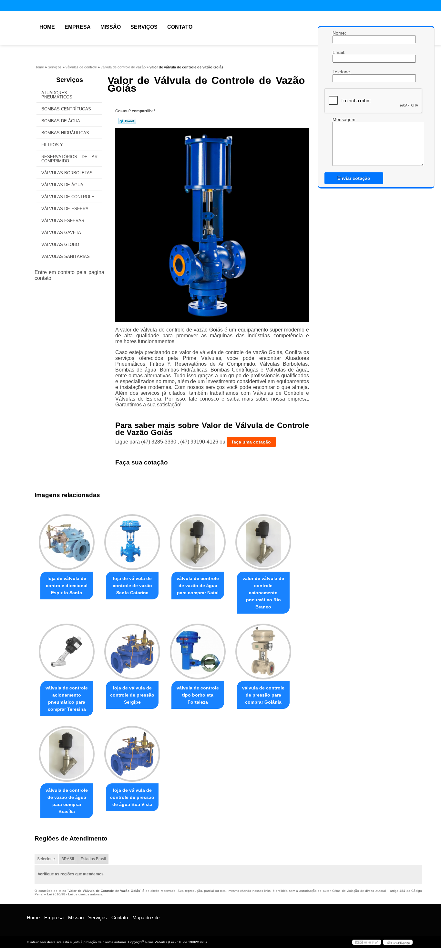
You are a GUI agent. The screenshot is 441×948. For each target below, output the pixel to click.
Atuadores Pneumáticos (56, 94)
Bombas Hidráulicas (65, 132)
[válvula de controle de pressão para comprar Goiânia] (263, 651)
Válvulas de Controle (67, 196)
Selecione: (46, 859)
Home (47, 27)
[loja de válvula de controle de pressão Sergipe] (132, 651)
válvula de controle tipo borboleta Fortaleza (198, 695)
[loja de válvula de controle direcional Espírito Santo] (67, 542)
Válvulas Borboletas (67, 172)
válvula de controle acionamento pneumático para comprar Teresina (67, 698)
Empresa (78, 27)
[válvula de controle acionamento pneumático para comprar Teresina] (67, 651)
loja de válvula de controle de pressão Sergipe (132, 695)
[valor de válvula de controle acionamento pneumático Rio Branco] (263, 542)
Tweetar (127, 121)
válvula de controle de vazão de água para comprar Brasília (67, 801)
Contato (179, 27)
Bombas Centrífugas (66, 109)
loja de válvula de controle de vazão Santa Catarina (132, 585)
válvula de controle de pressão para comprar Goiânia (263, 695)
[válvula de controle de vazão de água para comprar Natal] (198, 542)
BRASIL (68, 859)
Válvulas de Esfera (64, 208)
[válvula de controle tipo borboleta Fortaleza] (198, 651)
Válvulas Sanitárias (65, 256)
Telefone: (339, 71)
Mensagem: (339, 119)
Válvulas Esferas (62, 220)
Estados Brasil (93, 859)
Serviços (144, 27)
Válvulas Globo (60, 244)
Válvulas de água (62, 184)
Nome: (339, 33)
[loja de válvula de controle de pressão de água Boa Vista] (132, 754)
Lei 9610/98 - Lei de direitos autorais (74, 894)
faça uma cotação (251, 441)
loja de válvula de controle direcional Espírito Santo (66, 585)
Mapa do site (145, 917)
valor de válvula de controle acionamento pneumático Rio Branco (263, 592)
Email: (339, 52)
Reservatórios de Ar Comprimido (69, 158)
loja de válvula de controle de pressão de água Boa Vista (132, 797)
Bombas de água (60, 120)
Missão (110, 27)
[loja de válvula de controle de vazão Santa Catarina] (132, 542)
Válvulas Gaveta (61, 232)
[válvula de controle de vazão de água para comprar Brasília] (67, 754)
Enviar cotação (353, 178)
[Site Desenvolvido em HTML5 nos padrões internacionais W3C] (366, 942)
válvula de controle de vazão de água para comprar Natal (198, 585)
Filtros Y (52, 144)
